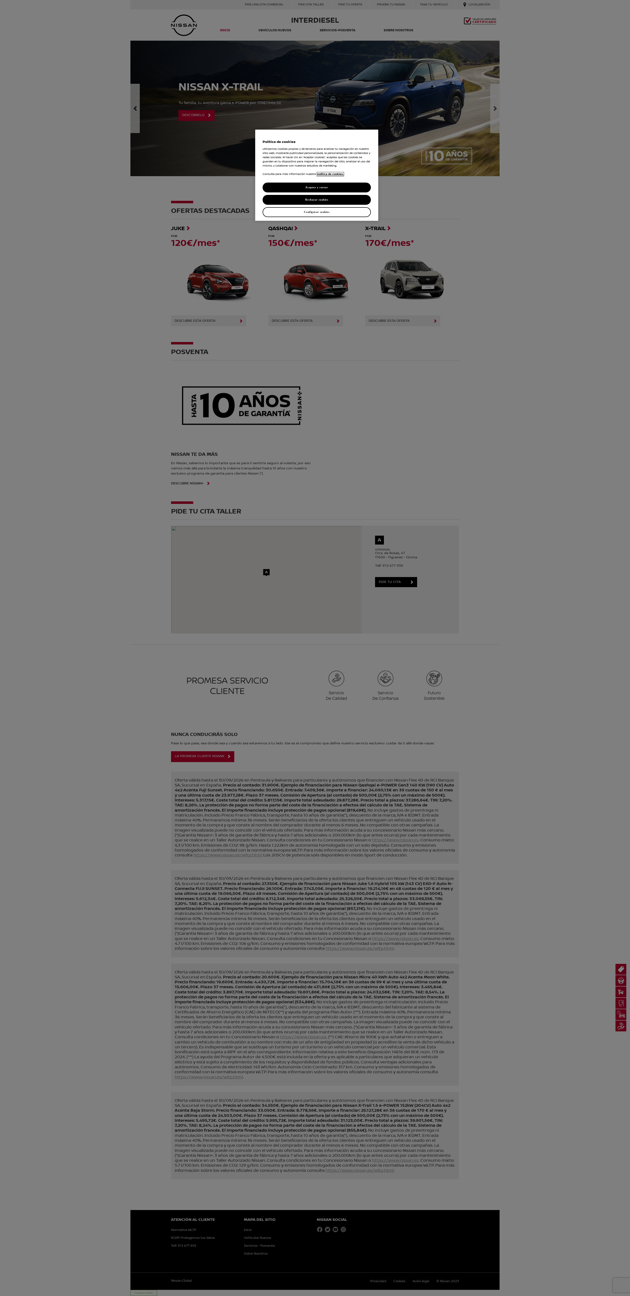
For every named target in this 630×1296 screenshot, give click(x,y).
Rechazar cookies (316, 199)
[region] (316, 175)
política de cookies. (330, 174)
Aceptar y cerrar (316, 187)
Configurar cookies (316, 211)
